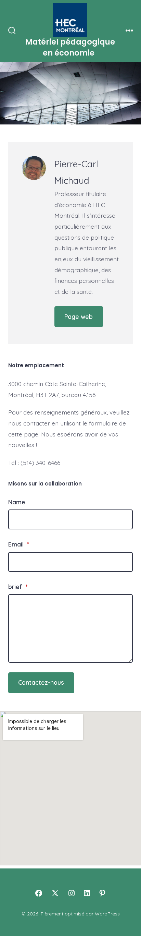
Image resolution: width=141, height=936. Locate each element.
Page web (78, 316)
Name (16, 502)
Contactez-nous (41, 682)
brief (17, 586)
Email (18, 544)
